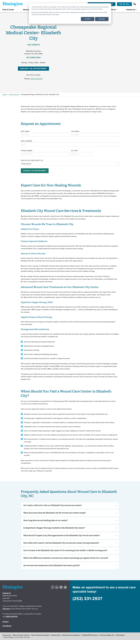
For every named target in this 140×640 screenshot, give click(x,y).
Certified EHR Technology (90, 635)
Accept (87, 19)
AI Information (120, 635)
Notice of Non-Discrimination (40, 635)
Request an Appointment (33, 68)
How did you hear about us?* (32, 160)
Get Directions (33, 57)
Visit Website (33, 45)
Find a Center (14, 94)
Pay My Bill (124, 4)
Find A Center (8, 10)
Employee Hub (55, 635)
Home (5, 94)
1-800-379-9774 (11, 617)
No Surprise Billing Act (107, 635)
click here (6, 609)
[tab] (70, 505)
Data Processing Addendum (71, 635)
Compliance (7, 626)
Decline (102, 19)
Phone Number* (27, 151)
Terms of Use (7, 635)
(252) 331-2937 (37, 79)
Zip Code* (74, 151)
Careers (6, 622)
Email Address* (26, 141)
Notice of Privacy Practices (21, 635)
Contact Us (130, 10)
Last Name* (75, 131)
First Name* (25, 131)
